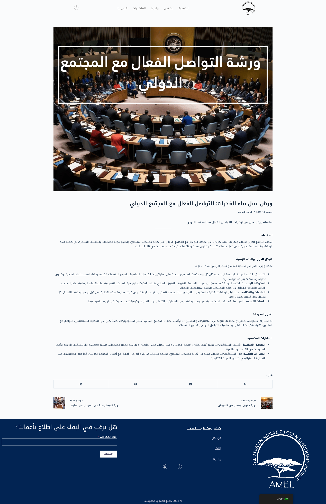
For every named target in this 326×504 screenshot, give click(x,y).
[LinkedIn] (80, 384)
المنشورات (139, 8)
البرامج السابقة (245, 212)
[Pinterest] (135, 384)
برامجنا (155, 8)
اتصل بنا (122, 8)
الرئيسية (183, 8)
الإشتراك (108, 454)
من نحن (168, 8)
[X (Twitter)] (190, 384)
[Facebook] (245, 384)
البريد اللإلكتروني (107, 437)
